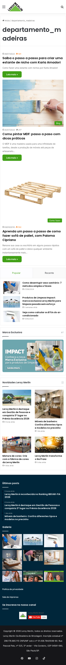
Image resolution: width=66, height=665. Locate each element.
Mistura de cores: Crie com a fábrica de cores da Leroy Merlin (15, 459)
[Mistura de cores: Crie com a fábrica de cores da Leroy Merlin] (16, 445)
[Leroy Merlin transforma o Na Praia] (49, 445)
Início (7, 20)
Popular (16, 272)
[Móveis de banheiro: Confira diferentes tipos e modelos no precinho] (49, 404)
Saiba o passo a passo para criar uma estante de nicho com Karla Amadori (32, 60)
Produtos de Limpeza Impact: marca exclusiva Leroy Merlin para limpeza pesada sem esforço (41, 301)
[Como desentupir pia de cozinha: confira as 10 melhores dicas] (33, 555)
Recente (49, 272)
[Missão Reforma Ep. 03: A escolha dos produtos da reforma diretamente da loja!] (33, 576)
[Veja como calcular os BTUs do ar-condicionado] (11, 316)
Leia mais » (12, 74)
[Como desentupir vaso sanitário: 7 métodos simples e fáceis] (11, 287)
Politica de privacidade (12, 589)
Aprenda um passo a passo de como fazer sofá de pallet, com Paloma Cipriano (31, 235)
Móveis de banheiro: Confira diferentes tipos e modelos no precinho (48, 424)
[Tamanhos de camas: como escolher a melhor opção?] (12, 560)
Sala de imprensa (10, 597)
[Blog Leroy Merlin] (15, 6)
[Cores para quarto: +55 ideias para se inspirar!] (54, 557)
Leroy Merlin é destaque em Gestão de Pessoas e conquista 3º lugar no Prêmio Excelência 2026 (16, 413)
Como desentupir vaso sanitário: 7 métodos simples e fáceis (42, 284)
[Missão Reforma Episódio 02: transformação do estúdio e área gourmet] (54, 576)
